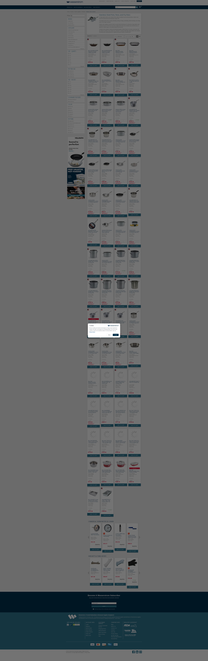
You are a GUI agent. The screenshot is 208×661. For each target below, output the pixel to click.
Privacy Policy (92, 332)
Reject (109, 334)
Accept (116, 334)
